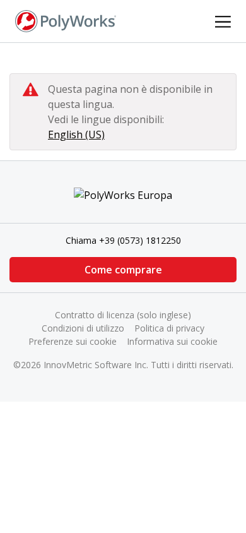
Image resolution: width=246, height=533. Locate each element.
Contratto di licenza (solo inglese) (123, 315)
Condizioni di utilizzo (83, 328)
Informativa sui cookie (172, 341)
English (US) (76, 134)
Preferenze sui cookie (72, 341)
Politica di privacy (169, 328)
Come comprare (123, 270)
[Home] (65, 20)
